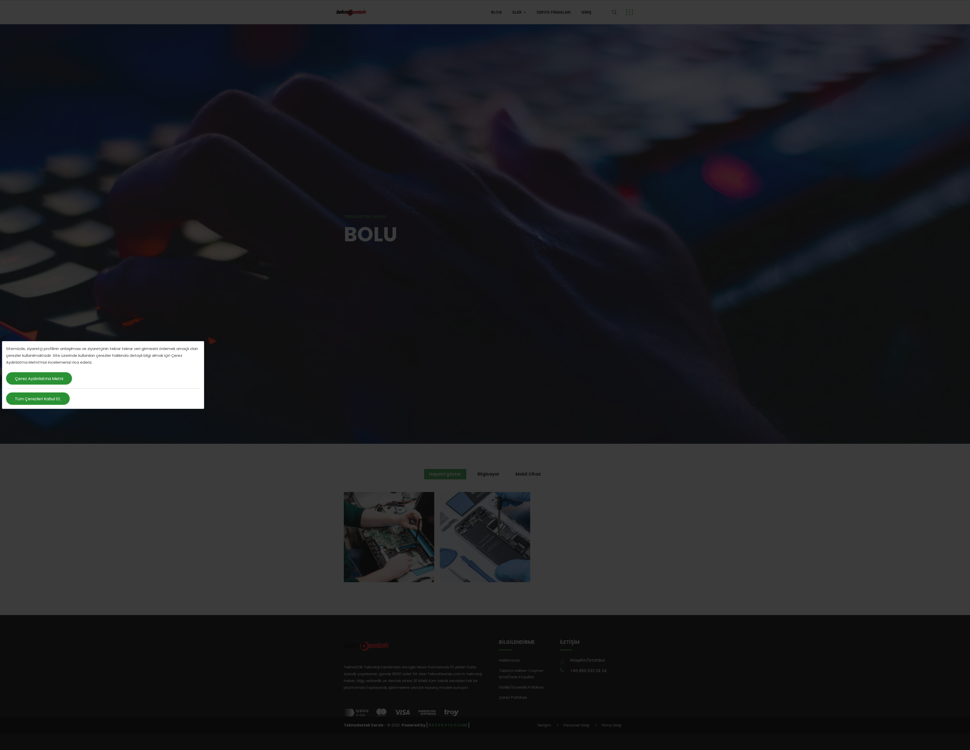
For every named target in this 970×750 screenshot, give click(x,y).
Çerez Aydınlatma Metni (39, 379)
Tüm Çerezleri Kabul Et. (38, 399)
